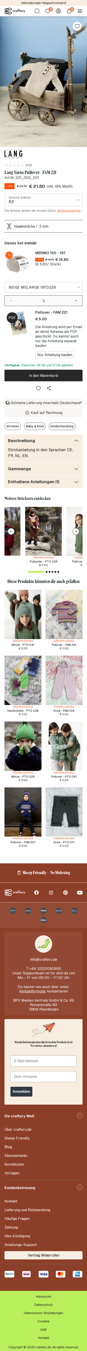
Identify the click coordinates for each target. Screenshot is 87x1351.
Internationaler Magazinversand (43, 3)
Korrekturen (14, 1164)
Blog (8, 1147)
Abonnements (15, 1155)
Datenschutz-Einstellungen (43, 1313)
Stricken (12, 426)
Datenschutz (43, 1305)
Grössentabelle (69, 211)
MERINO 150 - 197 (50, 253)
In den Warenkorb (43, 375)
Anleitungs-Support (20, 1244)
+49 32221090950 (45, 968)
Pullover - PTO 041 (64, 776)
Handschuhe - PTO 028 (23, 711)
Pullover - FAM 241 (64, 645)
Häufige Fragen (17, 1218)
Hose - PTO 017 (64, 842)
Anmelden (21, 1091)
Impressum (43, 1296)
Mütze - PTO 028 (23, 776)
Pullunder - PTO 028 (43, 561)
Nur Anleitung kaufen (54, 354)
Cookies (43, 1321)
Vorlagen (11, 1173)
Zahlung (11, 1227)
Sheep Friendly (17, 1138)
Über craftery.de (17, 1129)
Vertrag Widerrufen (43, 1255)
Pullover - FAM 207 (22, 842)
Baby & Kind (35, 426)
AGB (43, 1330)
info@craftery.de (43, 959)
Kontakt (10, 1201)
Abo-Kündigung (17, 1236)
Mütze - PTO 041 (23, 645)
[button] (11, 531)
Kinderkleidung (62, 426)
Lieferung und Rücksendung (27, 1210)
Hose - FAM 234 (64, 711)
